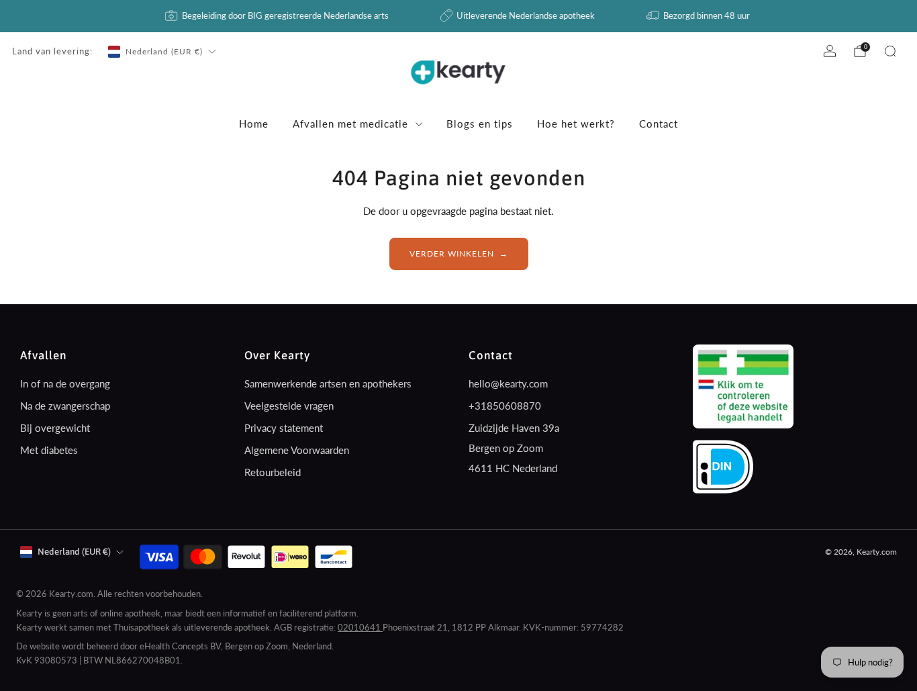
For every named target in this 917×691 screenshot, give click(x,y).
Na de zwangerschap (65, 406)
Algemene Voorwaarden (296, 450)
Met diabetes (49, 450)
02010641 (360, 627)
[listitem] (278, 16)
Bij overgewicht (55, 428)
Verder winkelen (451, 253)
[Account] (829, 51)
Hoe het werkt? (576, 124)
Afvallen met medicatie (350, 124)
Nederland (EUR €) (164, 51)
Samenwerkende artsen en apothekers (328, 383)
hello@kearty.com (508, 383)
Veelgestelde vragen (289, 406)
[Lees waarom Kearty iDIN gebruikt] (723, 465)
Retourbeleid (272, 472)
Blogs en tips (479, 124)
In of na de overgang (65, 383)
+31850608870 (505, 406)
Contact (658, 124)
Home (254, 124)
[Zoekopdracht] (890, 51)
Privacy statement (283, 428)
